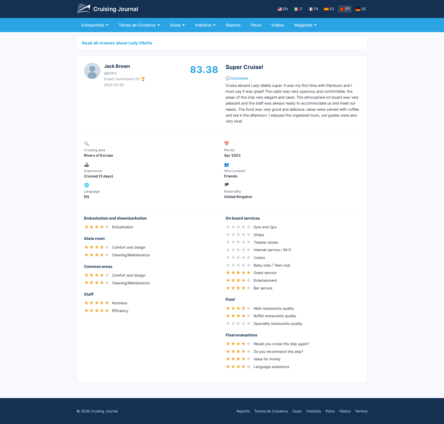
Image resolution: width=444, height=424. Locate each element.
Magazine (303, 25)
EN (285, 9)
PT (347, 9)
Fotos (256, 25)
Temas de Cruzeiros (137, 25)
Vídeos (277, 25)
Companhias (92, 25)
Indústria (203, 25)
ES (332, 9)
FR (316, 9)
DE (363, 9)
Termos (361, 411)
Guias (175, 25)
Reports (233, 25)
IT (301, 9)
